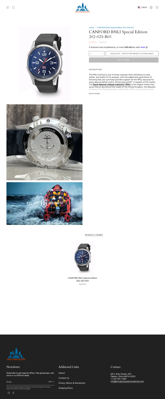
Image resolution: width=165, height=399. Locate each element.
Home (91, 28)
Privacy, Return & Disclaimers (72, 383)
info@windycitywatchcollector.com (127, 381)
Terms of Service (20, 389)
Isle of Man (130, 89)
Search (62, 373)
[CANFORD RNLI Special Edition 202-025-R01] (82, 257)
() (112, 84)
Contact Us (64, 378)
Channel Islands (109, 89)
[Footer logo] (16, 354)
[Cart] (157, 7)
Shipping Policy (66, 388)
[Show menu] (7, 7)
